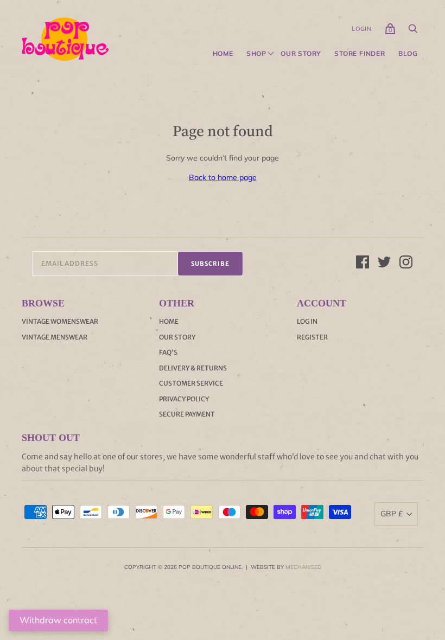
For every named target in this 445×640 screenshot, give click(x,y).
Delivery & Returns (193, 368)
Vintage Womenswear (60, 321)
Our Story (301, 53)
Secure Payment (187, 414)
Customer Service (191, 383)
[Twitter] (384, 263)
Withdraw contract (58, 620)
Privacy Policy (184, 399)
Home (223, 53)
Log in (307, 321)
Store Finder (359, 53)
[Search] (413, 31)
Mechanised (303, 567)
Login (362, 29)
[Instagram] (405, 263)
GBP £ (391, 514)
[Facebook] (362, 263)
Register (312, 337)
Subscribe (210, 263)
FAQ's (168, 352)
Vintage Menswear (54, 337)
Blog (408, 53)
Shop (256, 53)
